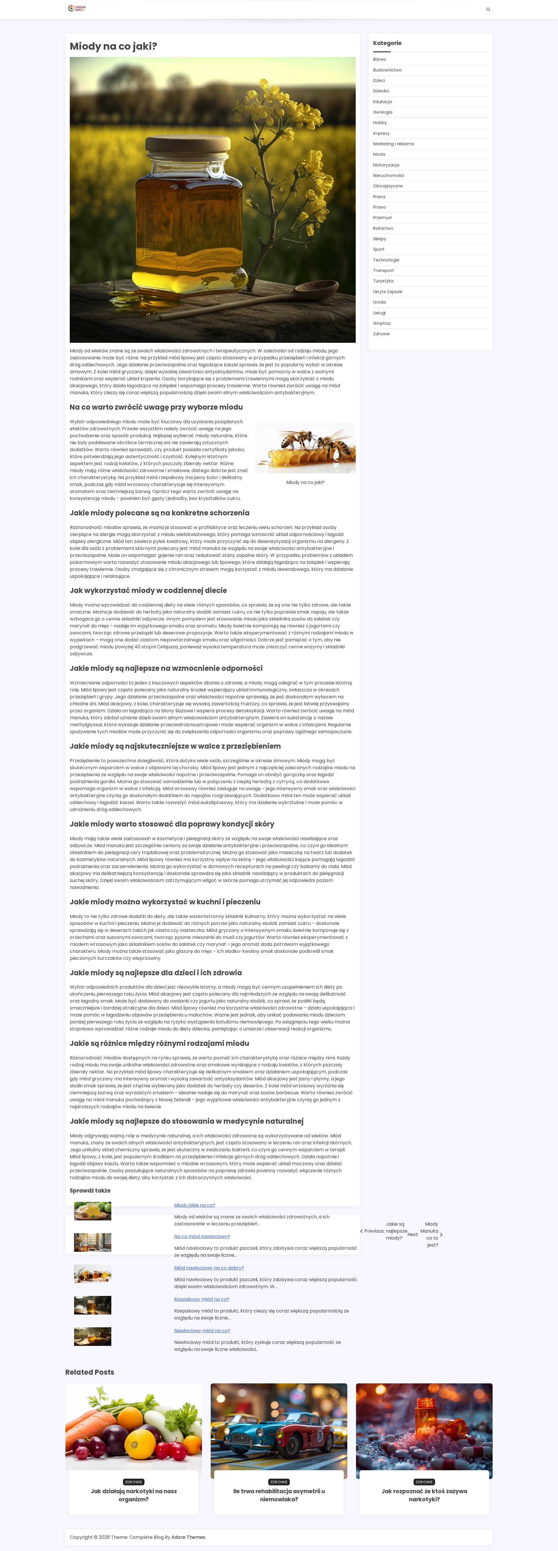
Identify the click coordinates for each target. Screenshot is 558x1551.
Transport (383, 271)
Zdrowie (381, 334)
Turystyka (383, 281)
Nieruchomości (388, 176)
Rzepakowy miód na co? (201, 1299)
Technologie (386, 260)
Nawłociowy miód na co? (202, 1330)
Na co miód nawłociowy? (202, 1236)
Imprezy (381, 133)
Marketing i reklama (393, 144)
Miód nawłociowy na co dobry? (209, 1268)
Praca (379, 197)
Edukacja (382, 102)
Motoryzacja (386, 165)
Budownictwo (387, 70)
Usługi (379, 313)
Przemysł (382, 218)
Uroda (379, 302)
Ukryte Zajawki (388, 292)
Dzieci (379, 81)
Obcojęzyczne (388, 186)
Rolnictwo (383, 228)
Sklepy (379, 239)
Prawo (379, 207)
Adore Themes (188, 1537)
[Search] (488, 9)
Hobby (380, 123)
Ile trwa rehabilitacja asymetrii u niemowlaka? (279, 1495)
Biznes (379, 59)
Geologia (382, 112)
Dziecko (381, 91)
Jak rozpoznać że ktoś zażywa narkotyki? (424, 1495)
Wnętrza (382, 323)
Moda (379, 154)
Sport (378, 249)
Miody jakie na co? (194, 1205)
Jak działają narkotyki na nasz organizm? (134, 1495)
